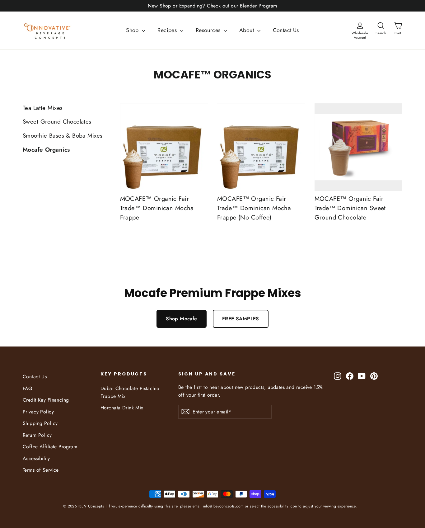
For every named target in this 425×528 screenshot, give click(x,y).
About (247, 30)
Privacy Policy (38, 411)
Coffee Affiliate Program (50, 446)
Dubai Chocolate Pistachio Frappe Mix (130, 392)
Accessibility (36, 458)
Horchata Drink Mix (121, 407)
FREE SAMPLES (240, 318)
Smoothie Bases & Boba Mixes (62, 135)
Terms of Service (41, 470)
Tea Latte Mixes (43, 108)
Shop (133, 30)
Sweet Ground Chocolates (57, 121)
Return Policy (37, 435)
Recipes (167, 30)
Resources (209, 30)
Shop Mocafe (181, 318)
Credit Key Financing (46, 399)
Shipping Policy (40, 423)
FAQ (27, 388)
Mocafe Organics (46, 149)
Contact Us (286, 30)
